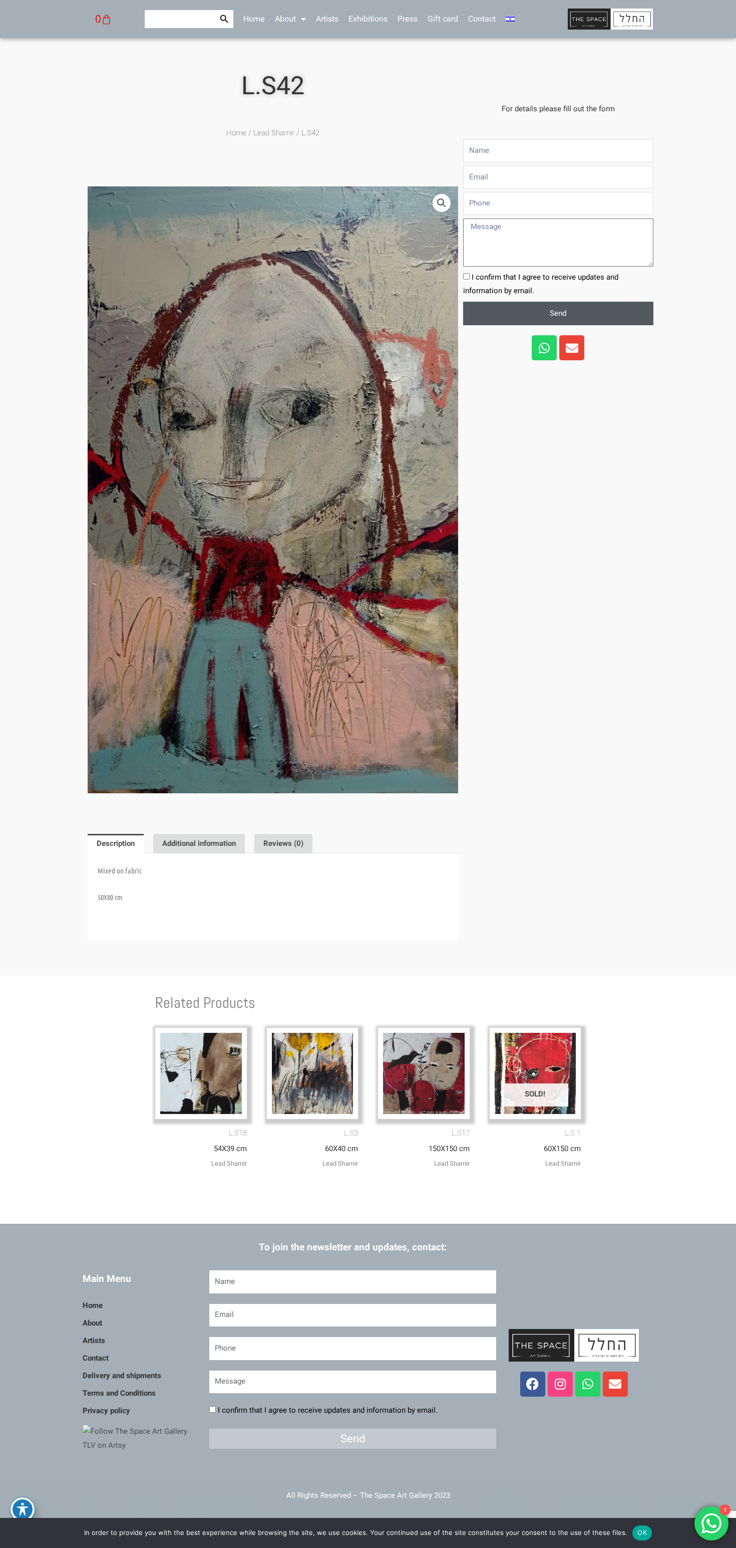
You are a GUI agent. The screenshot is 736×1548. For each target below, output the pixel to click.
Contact (482, 19)
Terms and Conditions (119, 1393)
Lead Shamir (273, 132)
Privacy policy (106, 1410)
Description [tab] (116, 843)
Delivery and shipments (122, 1375)
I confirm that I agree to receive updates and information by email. (328, 1410)
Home (254, 19)
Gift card (443, 19)
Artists (327, 19)
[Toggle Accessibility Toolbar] (23, 1509)
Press (408, 19)
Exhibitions (368, 19)
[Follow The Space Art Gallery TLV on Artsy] (140, 1438)
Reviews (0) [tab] (283, 843)
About (285, 19)
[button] (442, 203)
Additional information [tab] (199, 843)
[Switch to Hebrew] (510, 19)
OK (642, 1532)
